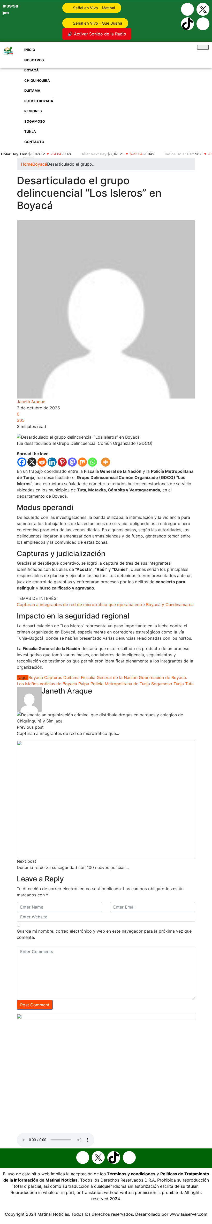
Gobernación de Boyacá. (163, 677)
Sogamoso (129, 216)
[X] (31, 462)
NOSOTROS (34, 60)
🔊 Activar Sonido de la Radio (96, 33)
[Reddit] (42, 462)
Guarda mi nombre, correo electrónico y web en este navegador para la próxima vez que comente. (104, 934)
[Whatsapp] (202, 23)
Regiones (110, 216)
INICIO (29, 50)
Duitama (64, 216)
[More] (105, 462)
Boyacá (31, 70)
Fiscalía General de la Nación (109, 677)
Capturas (53, 677)
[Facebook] (187, 9)
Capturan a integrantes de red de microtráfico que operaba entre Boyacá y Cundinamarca (105, 604)
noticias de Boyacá (58, 683)
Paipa (83, 683)
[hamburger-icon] (203, 47)
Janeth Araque (31, 401)
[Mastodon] (72, 462)
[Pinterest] (62, 462)
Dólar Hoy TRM (14, 154)
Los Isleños (28, 683)
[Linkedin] (52, 462)
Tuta (189, 683)
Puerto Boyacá (86, 216)
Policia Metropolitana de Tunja (120, 683)
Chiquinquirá (43, 216)
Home (27, 164)
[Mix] (82, 462)
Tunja (145, 216)
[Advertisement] (106, 107)
